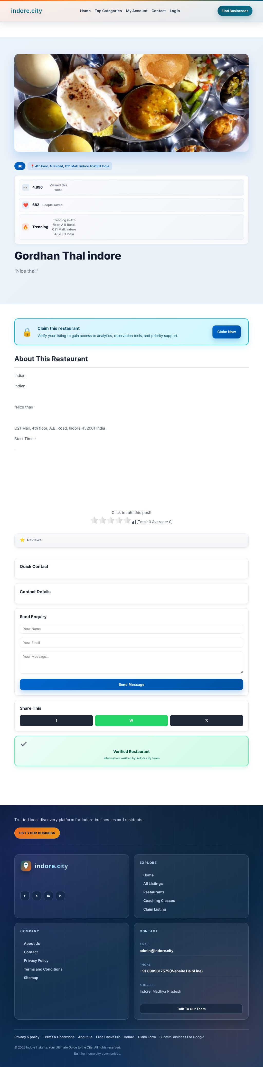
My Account (136, 10)
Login (175, 10)
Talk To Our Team (191, 1009)
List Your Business (37, 833)
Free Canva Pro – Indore (115, 1037)
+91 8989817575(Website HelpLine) (171, 971)
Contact (159, 10)
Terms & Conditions (58, 1037)
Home (85, 10)
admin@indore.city (156, 950)
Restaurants (154, 892)
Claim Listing (154, 909)
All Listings (153, 883)
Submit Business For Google (181, 1037)
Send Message (131, 684)
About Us (32, 943)
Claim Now (226, 332)
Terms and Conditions (43, 969)
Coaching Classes (159, 900)
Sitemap (31, 977)
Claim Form (147, 1037)
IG (48, 896)
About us (85, 1037)
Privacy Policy (36, 960)
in (60, 896)
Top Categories (108, 10)
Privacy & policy (26, 1037)
